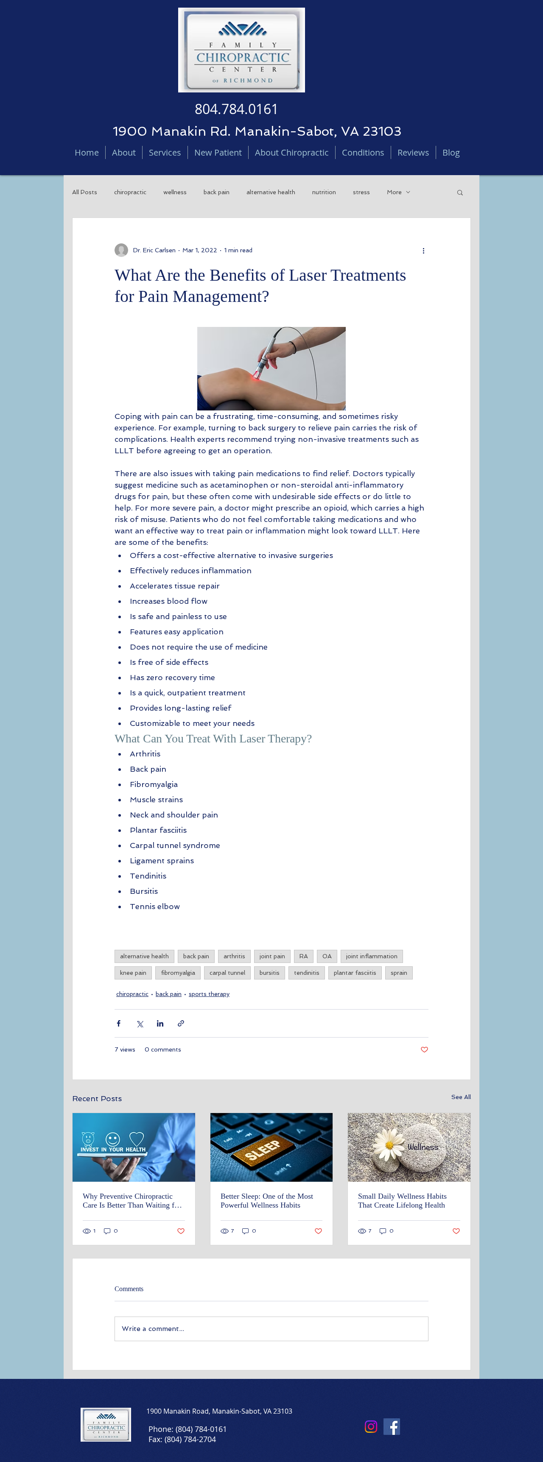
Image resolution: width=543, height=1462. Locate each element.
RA (303, 956)
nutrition (324, 192)
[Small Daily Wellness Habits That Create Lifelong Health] (409, 1147)
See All (461, 1097)
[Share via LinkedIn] (160, 1023)
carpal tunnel (227, 972)
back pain (217, 192)
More (394, 192)
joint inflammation (371, 956)
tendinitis (306, 972)
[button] (460, 192)
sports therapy (209, 993)
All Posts (84, 192)
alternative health (270, 192)
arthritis (234, 956)
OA (327, 956)
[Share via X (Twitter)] (139, 1023)
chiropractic (130, 192)
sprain (399, 972)
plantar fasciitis (355, 972)
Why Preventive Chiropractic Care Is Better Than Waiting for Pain (132, 1201)
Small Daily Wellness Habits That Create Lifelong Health (402, 1200)
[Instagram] (371, 1426)
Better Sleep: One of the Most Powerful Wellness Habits (267, 1200)
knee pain (133, 972)
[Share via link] (181, 1023)
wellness (175, 192)
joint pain (272, 956)
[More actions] (423, 250)
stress (361, 192)
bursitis (270, 972)
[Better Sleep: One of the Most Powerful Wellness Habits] (271, 1147)
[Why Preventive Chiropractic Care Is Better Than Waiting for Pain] (134, 1147)
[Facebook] (391, 1426)
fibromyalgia (178, 972)
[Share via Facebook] (119, 1023)
